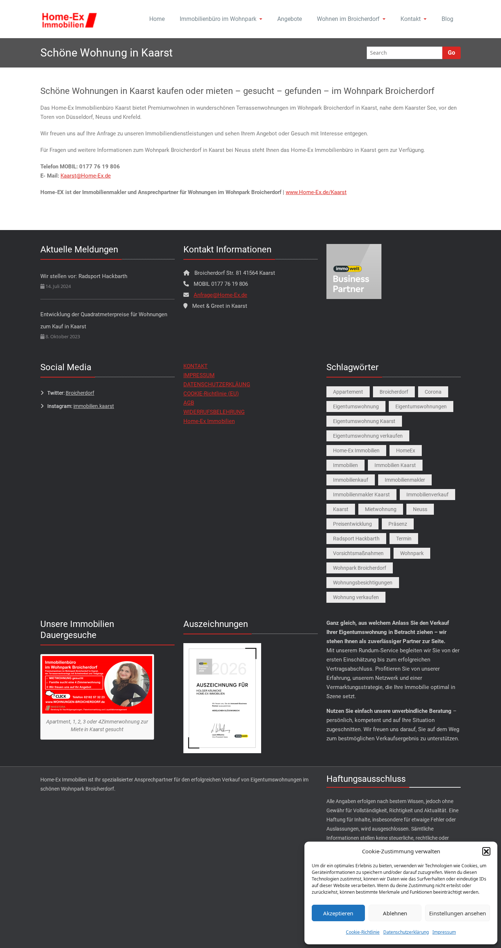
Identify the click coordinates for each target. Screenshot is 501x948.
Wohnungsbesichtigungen (362, 583)
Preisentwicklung (352, 524)
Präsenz (397, 524)
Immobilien (345, 465)
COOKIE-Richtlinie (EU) (211, 393)
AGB (188, 403)
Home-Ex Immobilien (209, 421)
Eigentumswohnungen (421, 406)
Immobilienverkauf (427, 494)
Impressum (444, 932)
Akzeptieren (338, 913)
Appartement (348, 392)
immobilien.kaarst (93, 406)
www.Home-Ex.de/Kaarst (316, 192)
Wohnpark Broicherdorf (359, 568)
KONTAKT (195, 366)
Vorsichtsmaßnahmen (358, 553)
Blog (447, 18)
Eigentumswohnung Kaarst (364, 421)
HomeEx (405, 450)
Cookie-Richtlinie (363, 932)
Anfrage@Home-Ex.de (220, 295)
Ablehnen (395, 913)
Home (157, 18)
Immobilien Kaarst (395, 465)
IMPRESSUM (199, 375)
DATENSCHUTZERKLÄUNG (216, 384)
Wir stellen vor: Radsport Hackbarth (83, 276)
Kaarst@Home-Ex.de (86, 175)
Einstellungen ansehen (457, 913)
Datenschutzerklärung (406, 932)
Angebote (289, 18)
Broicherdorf (80, 393)
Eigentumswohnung (356, 406)
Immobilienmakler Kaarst (361, 494)
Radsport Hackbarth (356, 539)
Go (451, 52)
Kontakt (411, 18)
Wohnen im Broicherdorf (348, 18)
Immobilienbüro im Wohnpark (218, 18)
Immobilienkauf (350, 480)
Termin (404, 539)
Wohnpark (412, 553)
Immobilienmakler (405, 480)
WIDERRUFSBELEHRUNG (214, 412)
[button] (486, 851)
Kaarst (340, 509)
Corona (433, 392)
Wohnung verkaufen (356, 597)
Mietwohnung (380, 509)
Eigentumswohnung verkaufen (368, 436)
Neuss (420, 509)
